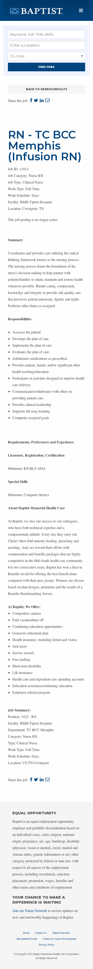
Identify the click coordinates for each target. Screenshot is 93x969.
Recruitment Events (27, 938)
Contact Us (41, 932)
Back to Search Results (46, 89)
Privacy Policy (46, 944)
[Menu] (81, 10)
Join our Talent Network (29, 910)
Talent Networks (61, 932)
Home (26, 932)
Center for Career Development (59, 938)
